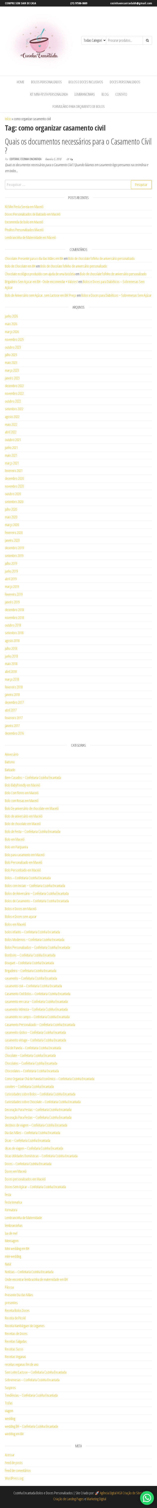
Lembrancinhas (84, 94)
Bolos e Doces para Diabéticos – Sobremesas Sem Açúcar (116, 295)
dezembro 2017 (14, 702)
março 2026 (12, 331)
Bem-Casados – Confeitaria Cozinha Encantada (33, 777)
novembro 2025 (14, 339)
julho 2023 (11, 354)
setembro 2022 (14, 408)
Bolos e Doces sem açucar (21, 916)
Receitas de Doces (16, 1333)
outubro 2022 (13, 401)
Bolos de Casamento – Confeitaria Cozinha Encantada (37, 900)
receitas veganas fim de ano (21, 1364)
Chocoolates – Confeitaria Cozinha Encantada (32, 1070)
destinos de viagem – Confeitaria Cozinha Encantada (36, 1125)
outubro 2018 (13, 625)
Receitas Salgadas (16, 1341)
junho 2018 (11, 656)
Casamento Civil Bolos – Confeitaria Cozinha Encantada (37, 993)
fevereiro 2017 (13, 717)
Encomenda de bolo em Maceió (24, 221)
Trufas (8, 1403)
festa (8, 1194)
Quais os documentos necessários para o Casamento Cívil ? (78, 146)
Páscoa (9, 1287)
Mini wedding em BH (17, 1248)
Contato (121, 94)
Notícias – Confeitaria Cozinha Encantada (29, 1271)
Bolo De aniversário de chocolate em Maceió (32, 808)
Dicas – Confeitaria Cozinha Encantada (27, 1140)
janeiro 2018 (12, 694)
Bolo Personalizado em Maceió (23, 862)
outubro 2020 (13, 493)
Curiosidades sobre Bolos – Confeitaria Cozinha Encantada (40, 1094)
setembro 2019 (14, 555)
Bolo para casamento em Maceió (25, 854)
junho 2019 (11, 571)
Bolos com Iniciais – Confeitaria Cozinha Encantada (35, 885)
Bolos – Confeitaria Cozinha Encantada (28, 877)
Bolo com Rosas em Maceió (21, 800)
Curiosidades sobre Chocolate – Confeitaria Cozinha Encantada (43, 1101)
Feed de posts (13, 1462)
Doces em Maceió (16, 1171)
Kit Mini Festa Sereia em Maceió (24, 206)
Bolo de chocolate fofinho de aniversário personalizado (101, 258)
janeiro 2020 (12, 540)
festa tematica (13, 1202)
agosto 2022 (12, 416)
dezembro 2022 (14, 385)
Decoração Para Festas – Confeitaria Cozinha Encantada (38, 1109)
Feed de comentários (18, 1470)
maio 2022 (11, 424)
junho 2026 (11, 316)
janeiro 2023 (12, 378)
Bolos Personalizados (46, 81)
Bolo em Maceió (15, 839)
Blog (105, 94)
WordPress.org (14, 1478)
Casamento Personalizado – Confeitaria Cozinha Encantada (40, 1024)
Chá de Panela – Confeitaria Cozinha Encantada (33, 1047)
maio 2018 (11, 663)
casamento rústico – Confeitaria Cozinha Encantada (35, 1032)
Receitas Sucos (14, 1349)
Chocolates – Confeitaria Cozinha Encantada (31, 1063)
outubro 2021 (13, 439)
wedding (10, 1418)
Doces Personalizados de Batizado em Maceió (33, 214)
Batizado (10, 769)
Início (8, 118)
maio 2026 (11, 323)
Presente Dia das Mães (19, 1294)
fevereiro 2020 (13, 532)
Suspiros (10, 1387)
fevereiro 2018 (13, 687)
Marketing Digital (96, 1498)
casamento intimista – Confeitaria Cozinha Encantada (36, 1009)
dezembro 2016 (14, 733)
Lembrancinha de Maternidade (23, 1217)
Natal (8, 1264)
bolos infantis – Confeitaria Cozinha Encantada (32, 932)
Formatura (11, 1209)
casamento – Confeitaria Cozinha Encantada (31, 978)
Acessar (10, 1454)
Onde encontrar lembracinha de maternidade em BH (36, 1279)
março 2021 (12, 463)
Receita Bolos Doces (17, 1310)
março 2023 (12, 370)
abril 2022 (11, 432)
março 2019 (12, 586)
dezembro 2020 (14, 478)
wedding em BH (14, 1433)
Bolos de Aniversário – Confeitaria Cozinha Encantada (37, 893)
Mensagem (11, 1240)
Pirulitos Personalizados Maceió (24, 229)
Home (20, 81)
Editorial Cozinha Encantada (26, 159)
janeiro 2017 (12, 725)
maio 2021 (11, 455)
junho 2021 (11, 447)
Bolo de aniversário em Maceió (24, 816)
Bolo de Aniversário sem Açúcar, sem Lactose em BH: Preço (40, 295)
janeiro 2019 (12, 602)
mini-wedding (13, 1256)
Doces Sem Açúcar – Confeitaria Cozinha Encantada (35, 1186)
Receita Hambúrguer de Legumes (25, 1325)
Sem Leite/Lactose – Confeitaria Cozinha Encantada (35, 1372)
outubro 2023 (13, 347)
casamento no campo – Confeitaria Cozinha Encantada (37, 1016)
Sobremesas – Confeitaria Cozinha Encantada (32, 1379)
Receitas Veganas (15, 1356)
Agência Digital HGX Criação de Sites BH (123, 1492)
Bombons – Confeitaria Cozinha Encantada (30, 955)
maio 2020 (11, 517)
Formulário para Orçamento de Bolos (79, 106)
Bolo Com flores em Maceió (21, 792)
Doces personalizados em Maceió (25, 1179)
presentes (11, 1302)
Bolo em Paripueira (16, 847)
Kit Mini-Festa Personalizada (49, 94)
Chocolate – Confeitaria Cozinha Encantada (30, 1055)
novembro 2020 (14, 486)
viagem (9, 1410)
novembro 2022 (14, 393)
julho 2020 (11, 509)
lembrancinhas (13, 1225)
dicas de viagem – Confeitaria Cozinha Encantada (34, 1148)
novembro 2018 (14, 617)
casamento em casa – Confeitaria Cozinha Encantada (36, 1001)
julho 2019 (11, 563)
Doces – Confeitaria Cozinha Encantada (28, 1163)
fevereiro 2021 (13, 470)
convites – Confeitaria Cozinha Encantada (29, 1086)
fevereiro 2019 (13, 594)
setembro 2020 (14, 501)
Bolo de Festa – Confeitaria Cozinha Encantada (32, 831)
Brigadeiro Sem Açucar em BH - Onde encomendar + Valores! (41, 281)
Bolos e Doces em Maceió (20, 908)
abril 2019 (11, 578)
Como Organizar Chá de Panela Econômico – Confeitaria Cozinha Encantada (49, 1078)
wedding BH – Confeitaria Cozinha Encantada (31, 1426)
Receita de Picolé (15, 1318)
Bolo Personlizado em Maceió (23, 870)
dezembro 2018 (14, 609)
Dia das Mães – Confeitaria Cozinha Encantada (32, 1132)
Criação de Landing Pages (68, 1498)
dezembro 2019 (14, 547)
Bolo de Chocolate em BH (20, 266)
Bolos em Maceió (15, 924)
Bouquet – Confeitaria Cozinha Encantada (29, 962)
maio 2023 (11, 362)
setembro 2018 (14, 632)
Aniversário (11, 754)
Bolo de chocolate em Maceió (23, 823)
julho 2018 (11, 648)
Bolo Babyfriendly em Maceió (22, 785)
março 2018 (12, 679)
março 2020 (12, 524)
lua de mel (11, 1233)
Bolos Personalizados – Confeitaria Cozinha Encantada (37, 947)
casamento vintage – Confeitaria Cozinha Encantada (35, 1040)
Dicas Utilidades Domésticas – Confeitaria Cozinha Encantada (41, 1155)
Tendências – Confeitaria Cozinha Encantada (31, 1395)
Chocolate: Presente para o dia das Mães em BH (34, 258)
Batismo (10, 762)
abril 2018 (11, 671)
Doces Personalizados (125, 81)
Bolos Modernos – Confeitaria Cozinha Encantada (34, 939)
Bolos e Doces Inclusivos (85, 81)
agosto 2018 (12, 640)
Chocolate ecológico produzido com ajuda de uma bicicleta (40, 273)
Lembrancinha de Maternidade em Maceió (30, 237)
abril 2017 (11, 710)
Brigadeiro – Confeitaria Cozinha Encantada (30, 970)
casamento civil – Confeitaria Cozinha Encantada (33, 985)
